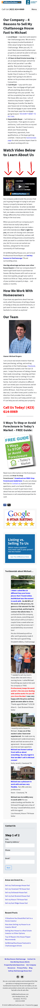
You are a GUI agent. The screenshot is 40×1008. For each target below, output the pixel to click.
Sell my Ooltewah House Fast (16, 892)
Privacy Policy (22, 968)
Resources (11, 968)
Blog (30, 968)
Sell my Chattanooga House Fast (17, 885)
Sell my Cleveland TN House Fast (17, 889)
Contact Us (31, 959)
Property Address (12, 842)
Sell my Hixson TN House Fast (16, 899)
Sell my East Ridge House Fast (16, 903)
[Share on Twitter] (9, 505)
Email (7, 858)
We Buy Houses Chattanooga (15, 959)
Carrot (36, 1005)
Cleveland (31, 366)
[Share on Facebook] (4, 505)
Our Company (31, 965)
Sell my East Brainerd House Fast (17, 896)
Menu (34, 9)
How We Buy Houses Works (20, 962)
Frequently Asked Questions (14, 965)
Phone (7, 850)
